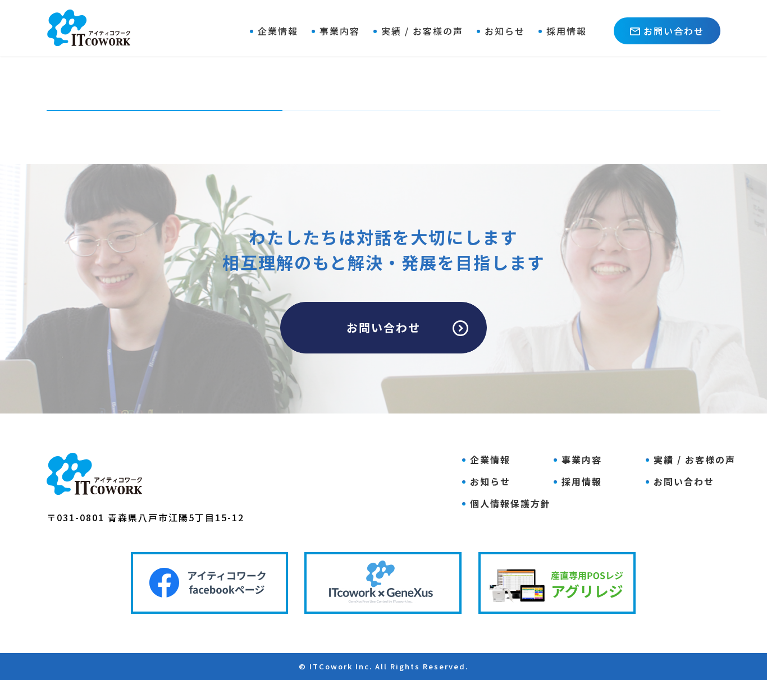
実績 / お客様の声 (422, 30)
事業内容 (339, 30)
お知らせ (505, 30)
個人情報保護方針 (510, 503)
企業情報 (278, 30)
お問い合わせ (673, 31)
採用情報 (566, 30)
